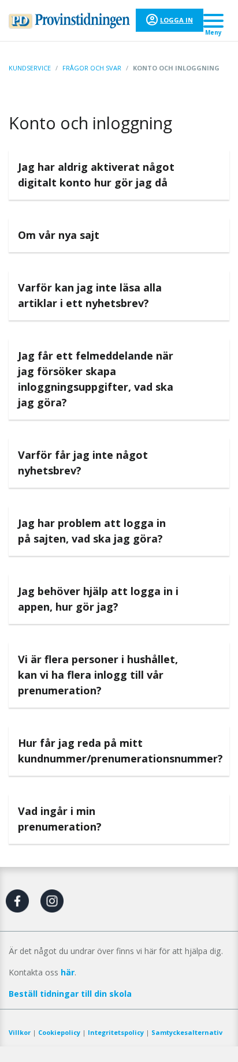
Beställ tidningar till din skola (70, 993)
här (68, 972)
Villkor (20, 1032)
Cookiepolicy (59, 1032)
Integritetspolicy (116, 1032)
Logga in (176, 20)
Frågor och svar (91, 67)
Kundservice (30, 67)
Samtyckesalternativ (186, 1032)
